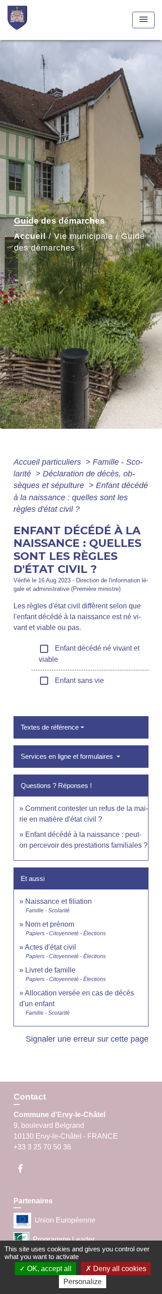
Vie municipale (83, 236)
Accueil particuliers (48, 462)
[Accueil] (41, 20)
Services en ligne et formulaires (68, 756)
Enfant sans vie (71, 680)
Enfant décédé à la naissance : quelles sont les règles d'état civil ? (81, 497)
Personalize (82, 1281)
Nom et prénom (49, 924)
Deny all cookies (118, 1268)
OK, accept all (48, 1268)
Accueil (30, 236)
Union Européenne (65, 1220)
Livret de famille (50, 970)
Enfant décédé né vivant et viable (89, 653)
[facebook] (25, 1168)
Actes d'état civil (50, 947)
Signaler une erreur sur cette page (87, 1038)
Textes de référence (50, 727)
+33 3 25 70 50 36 (42, 1147)
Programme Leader (63, 1239)
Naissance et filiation (58, 901)
